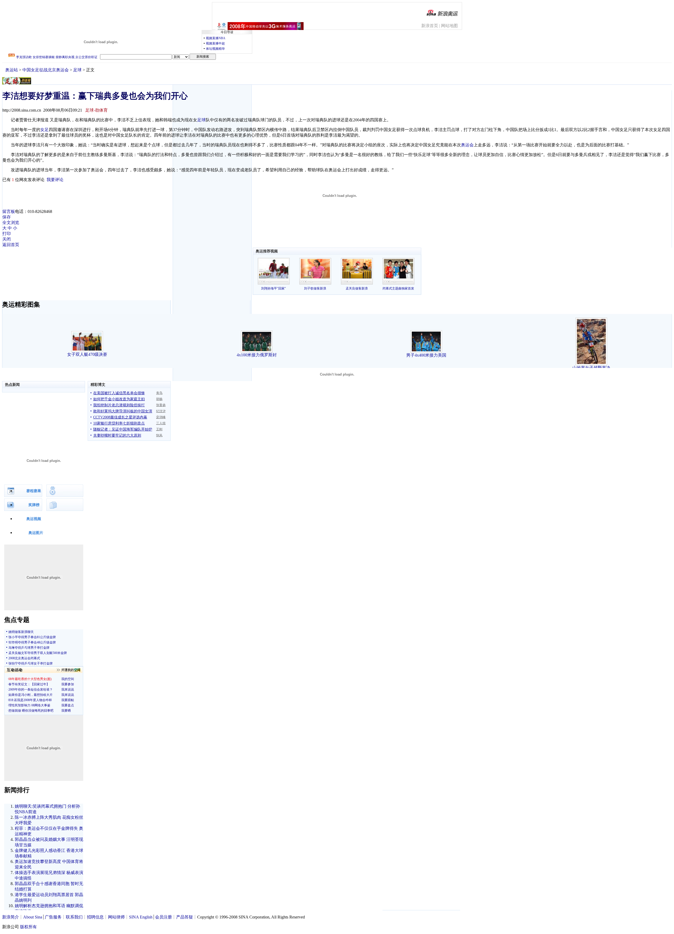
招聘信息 (95, 917)
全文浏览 (10, 222)
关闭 (6, 239)
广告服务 (53, 917)
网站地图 (449, 25)
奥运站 (11, 70)
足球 (77, 70)
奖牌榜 (33, 505)
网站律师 (116, 917)
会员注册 (163, 917)
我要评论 (55, 179)
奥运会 (467, 145)
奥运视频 (33, 519)
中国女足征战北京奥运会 (45, 70)
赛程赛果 (33, 491)
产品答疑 (184, 917)
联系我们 (74, 917)
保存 (6, 217)
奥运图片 (35, 533)
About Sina (32, 917)
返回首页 (10, 244)
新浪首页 (429, 25)
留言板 (8, 211)
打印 (6, 233)
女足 (44, 129)
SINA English (140, 917)
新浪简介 (10, 917)
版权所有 (28, 927)
